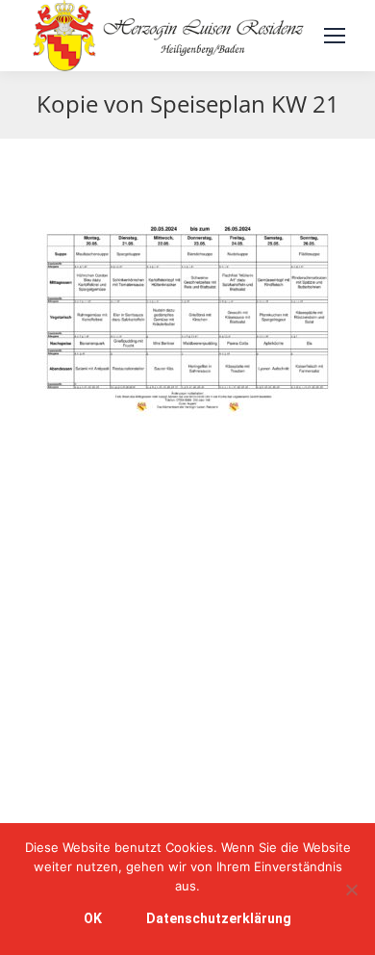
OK (93, 918)
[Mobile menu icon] (334, 35)
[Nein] (351, 889)
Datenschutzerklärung (218, 918)
